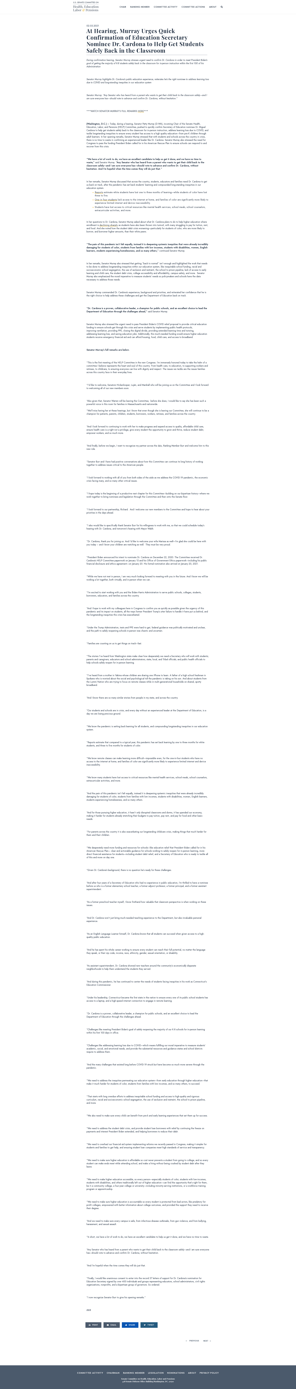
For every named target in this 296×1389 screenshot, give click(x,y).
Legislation (156, 1372)
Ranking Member (140, 6)
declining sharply (109, 225)
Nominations (176, 1372)
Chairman (113, 1372)
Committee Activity (165, 6)
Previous (194, 1340)
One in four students (106, 199)
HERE (141, 111)
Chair (123, 6)
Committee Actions (193, 6)
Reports (99, 192)
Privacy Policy (209, 1372)
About (213, 6)
